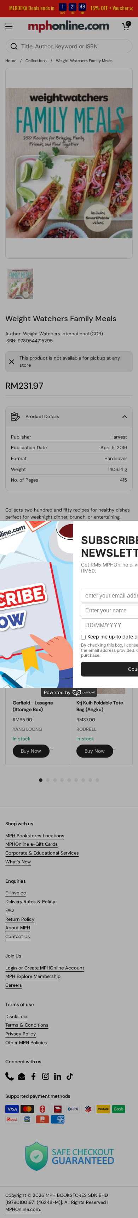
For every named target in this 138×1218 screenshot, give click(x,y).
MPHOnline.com (22, 1209)
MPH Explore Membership (33, 976)
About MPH (17, 928)
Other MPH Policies (26, 1043)
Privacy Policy (20, 1034)
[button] (126, 26)
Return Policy (19, 919)
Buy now (31, 751)
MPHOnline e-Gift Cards (31, 844)
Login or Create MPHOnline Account (44, 968)
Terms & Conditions (26, 1025)
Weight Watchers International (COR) (63, 334)
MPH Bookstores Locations (34, 836)
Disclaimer (16, 1017)
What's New (18, 862)
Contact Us (17, 936)
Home (10, 60)
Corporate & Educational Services (42, 853)
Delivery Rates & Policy (30, 902)
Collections (36, 60)
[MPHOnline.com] (68, 26)
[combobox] (69, 46)
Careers (13, 985)
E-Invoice (15, 893)
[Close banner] (131, 9)
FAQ (9, 910)
